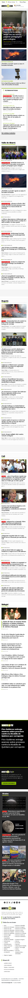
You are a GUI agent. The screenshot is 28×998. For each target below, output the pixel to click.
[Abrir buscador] (16, 2)
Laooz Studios (17, 982)
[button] (3, 2)
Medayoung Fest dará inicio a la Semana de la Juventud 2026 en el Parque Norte (13, 235)
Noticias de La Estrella (20, 933)
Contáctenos (7, 971)
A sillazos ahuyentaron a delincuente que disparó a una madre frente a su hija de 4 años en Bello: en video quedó (13, 220)
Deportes (17, 944)
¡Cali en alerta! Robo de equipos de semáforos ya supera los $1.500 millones (13, 550)
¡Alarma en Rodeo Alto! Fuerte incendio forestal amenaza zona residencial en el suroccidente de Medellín (13, 206)
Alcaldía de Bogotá (19, 939)
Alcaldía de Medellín (8, 939)
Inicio (5, 925)
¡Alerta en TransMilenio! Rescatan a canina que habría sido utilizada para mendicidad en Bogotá (12, 380)
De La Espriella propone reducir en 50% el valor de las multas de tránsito (13, 83)
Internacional (7, 941)
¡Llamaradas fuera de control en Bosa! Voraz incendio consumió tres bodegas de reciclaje (13, 322)
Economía (17, 942)
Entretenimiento (7, 944)
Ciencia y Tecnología (20, 947)
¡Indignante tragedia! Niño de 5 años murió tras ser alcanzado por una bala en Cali (13, 537)
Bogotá (4, 301)
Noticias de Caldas (19, 931)
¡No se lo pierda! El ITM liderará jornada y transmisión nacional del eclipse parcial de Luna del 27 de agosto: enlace (13, 838)
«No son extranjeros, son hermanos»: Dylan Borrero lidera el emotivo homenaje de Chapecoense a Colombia (13, 862)
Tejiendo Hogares (8, 955)
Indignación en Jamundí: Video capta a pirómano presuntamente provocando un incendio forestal (13, 523)
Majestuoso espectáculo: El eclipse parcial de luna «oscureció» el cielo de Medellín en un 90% (13, 813)
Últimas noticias (11, 2)
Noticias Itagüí (7, 934)
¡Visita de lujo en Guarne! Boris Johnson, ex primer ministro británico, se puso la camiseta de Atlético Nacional (14, 624)
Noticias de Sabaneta (9, 933)
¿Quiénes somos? (8, 963)
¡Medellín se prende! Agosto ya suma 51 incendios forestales (12, 64)
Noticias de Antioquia (9, 123)
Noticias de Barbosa (20, 934)
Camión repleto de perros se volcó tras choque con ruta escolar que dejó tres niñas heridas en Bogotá (13, 421)
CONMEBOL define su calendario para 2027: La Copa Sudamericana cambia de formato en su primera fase (13, 685)
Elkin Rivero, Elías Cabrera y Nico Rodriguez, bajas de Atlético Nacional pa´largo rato (13, 675)
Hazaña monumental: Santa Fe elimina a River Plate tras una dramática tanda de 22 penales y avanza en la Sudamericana (11, 646)
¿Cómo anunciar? (8, 965)
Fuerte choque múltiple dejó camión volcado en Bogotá (12, 435)
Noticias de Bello (7, 217)
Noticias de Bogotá (7, 403)
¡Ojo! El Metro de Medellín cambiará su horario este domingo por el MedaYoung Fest (13, 249)
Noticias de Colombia (7, 81)
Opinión (5, 948)
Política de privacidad (9, 969)
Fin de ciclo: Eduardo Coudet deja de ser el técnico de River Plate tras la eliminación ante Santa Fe (12, 636)
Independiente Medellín (20, 945)
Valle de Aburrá (8, 143)
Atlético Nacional (8, 945)
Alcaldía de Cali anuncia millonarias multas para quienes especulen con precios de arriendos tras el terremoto (13, 589)
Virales (5, 794)
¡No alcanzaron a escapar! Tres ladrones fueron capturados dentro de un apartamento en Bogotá (13, 393)
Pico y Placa (23, 2)
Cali (3, 456)
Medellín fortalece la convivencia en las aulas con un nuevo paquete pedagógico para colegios (12, 33)
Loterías (6, 942)
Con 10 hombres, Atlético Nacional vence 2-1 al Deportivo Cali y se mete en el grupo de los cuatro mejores (13, 656)
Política (17, 948)
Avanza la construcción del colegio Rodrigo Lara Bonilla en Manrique (13, 263)
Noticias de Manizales (9, 930)
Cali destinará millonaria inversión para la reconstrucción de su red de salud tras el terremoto (13, 576)
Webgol (4, 604)
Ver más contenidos (9, 783)
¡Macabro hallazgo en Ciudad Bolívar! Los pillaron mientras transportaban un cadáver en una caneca (13, 407)
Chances (17, 941)
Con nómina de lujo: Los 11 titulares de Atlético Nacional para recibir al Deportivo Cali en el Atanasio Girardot (13, 666)
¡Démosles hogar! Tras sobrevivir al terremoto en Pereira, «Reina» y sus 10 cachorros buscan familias (11, 886)
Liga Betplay (7, 947)
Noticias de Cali (6, 560)
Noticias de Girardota (20, 936)
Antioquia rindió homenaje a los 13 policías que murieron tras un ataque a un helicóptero (13, 126)
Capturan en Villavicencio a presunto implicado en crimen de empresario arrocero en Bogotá (12, 366)
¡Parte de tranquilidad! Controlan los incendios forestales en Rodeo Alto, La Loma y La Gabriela (13, 277)
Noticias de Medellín (9, 24)
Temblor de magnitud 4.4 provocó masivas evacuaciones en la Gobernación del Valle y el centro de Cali (13, 564)
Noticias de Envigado (9, 931)
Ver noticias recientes (8, 133)
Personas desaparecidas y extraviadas (19, 952)
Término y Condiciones (9, 967)
